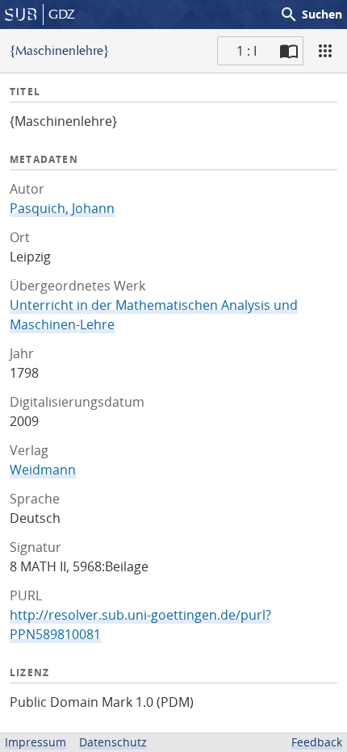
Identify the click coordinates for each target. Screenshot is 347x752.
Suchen (310, 14)
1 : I (246, 51)
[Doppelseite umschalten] (288, 50)
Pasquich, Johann (62, 208)
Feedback (316, 742)
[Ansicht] (325, 51)
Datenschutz (113, 742)
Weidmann (43, 469)
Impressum (35, 742)
